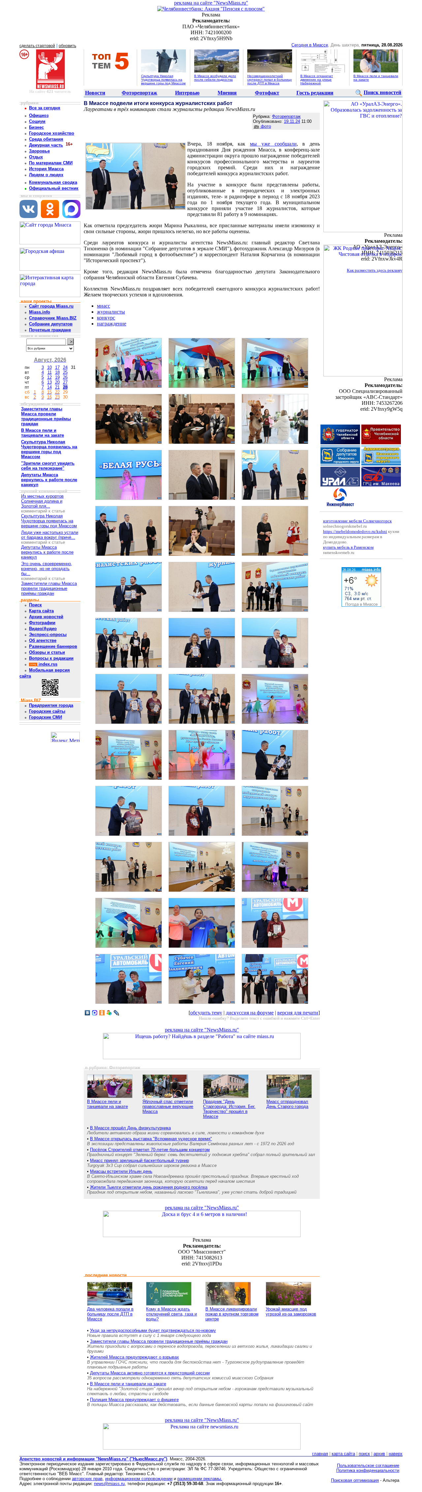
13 (49, 382)
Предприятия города (51, 705)
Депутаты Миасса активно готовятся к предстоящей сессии (150, 1372)
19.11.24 (292, 121)
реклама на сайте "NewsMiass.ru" (211, 3)
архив (379, 1453)
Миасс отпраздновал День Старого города (287, 1104)
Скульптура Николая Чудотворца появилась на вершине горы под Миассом (163, 79)
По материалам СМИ (51, 162)
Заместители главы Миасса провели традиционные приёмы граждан (49, 588)
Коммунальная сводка (53, 182)
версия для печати (297, 1012)
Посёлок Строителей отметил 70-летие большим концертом (150, 1149)
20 (57, 382)
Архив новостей (46, 616)
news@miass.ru (109, 1483)
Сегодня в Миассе (309, 44)
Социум (37, 121)
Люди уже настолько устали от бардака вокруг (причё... (49, 535)
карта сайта (343, 1453)
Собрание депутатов (51, 323)
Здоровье (39, 151)
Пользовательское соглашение (368, 1465)
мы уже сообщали (273, 144)
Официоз (38, 115)
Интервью (187, 93)
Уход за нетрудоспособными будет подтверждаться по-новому (153, 1330)
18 (57, 372)
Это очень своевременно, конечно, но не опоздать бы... (46, 568)
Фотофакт (267, 93)
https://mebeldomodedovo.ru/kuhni (355, 531)
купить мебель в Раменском (348, 547)
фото (265, 126)
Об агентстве (42, 640)
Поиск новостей (382, 92)
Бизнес (36, 127)
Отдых (36, 156)
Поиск (35, 604)
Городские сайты (47, 711)
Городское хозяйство (51, 133)
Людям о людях (46, 174)
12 (49, 377)
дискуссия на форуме (250, 1012)
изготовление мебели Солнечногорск (357, 520)
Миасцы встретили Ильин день (121, 1171)
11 (49, 372)
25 (65, 372)
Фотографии (42, 622)
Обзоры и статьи (47, 652)
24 (65, 367)
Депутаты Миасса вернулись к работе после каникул (47, 552)
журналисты (111, 312)
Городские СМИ (45, 717)
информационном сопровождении (138, 1478)
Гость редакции (314, 93)
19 (57, 377)
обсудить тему (206, 1012)
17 (57, 367)
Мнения (227, 93)
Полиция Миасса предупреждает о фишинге (134, 1399)
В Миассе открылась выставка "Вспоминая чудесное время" (151, 1138)
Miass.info (39, 312)
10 (49, 367)
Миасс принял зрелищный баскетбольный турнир (139, 1160)
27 (65, 382)
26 (65, 377)
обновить (67, 45)
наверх (396, 1453)
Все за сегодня (44, 107)
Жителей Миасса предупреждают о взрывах (134, 1357)
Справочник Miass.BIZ (52, 318)
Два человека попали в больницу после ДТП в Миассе (110, 1314)
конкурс (106, 317)
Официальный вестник (53, 188)
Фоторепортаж (139, 93)
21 (57, 387)
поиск (364, 1453)
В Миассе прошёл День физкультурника (130, 1127)
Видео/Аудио (43, 628)
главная (320, 1453)
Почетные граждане (50, 329)
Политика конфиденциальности (367, 1470)
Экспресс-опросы (48, 634)
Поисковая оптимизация (355, 1480)
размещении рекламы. (199, 1478)
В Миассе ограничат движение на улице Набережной (316, 79)
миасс (103, 306)
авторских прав (87, 1478)
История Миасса (46, 168)
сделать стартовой (37, 45)
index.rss (47, 664)
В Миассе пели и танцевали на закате (107, 1104)
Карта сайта (41, 610)
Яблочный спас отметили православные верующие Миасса (167, 1106)
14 (49, 387)
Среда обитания (46, 139)
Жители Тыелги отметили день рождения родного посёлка (148, 1187)
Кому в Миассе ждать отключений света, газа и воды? (171, 1314)
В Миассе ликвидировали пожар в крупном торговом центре (231, 1314)
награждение (111, 323)
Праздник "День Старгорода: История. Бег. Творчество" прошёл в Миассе (229, 1109)
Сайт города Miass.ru (51, 306)
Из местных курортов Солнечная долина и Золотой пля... (42, 501)
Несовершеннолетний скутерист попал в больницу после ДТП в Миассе (269, 79)
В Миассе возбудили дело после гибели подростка (215, 77)
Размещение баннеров (53, 646)
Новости (95, 93)
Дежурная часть (46, 145)
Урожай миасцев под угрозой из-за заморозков (291, 1311)
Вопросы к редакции (51, 658)
